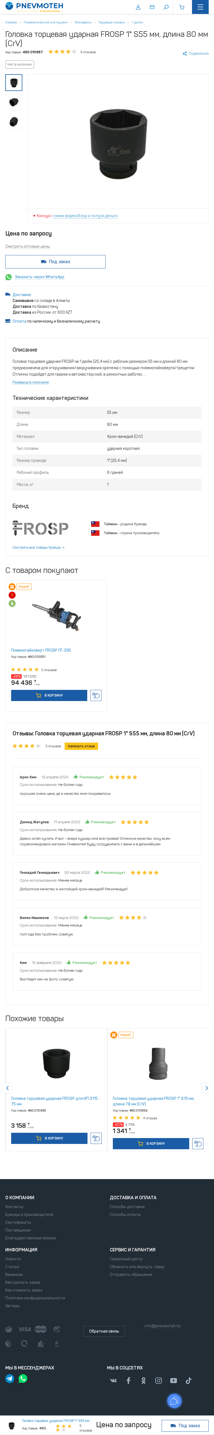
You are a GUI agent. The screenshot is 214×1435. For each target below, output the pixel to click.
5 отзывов (88, 52)
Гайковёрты (83, 22)
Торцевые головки (111, 22)
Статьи (12, 1266)
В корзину (53, 695)
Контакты (14, 1206)
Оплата (19, 321)
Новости (13, 1259)
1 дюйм (137, 22)
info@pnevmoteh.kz (163, 1326)
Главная (11, 22)
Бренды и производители (29, 1214)
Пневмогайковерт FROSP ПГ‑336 (41, 650)
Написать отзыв (81, 746)
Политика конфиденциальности (35, 1298)
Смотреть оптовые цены (27, 246)
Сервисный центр (126, 1259)
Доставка (22, 294)
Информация (21, 1249)
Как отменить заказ (23, 1290)
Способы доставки (127, 1206)
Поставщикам (18, 1230)
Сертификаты (18, 1222)
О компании (19, 1197)
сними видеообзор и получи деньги (85, 215)
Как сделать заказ (22, 1282)
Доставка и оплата (133, 1197)
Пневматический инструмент (46, 22)
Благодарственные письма (30, 1238)
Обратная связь (104, 1331)
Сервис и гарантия (132, 1249)
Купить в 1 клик (95, 695)
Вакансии (14, 1274)
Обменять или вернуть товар (137, 1266)
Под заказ (59, 261)
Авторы (12, 1306)
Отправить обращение (131, 1274)
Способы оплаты (125, 1214)
